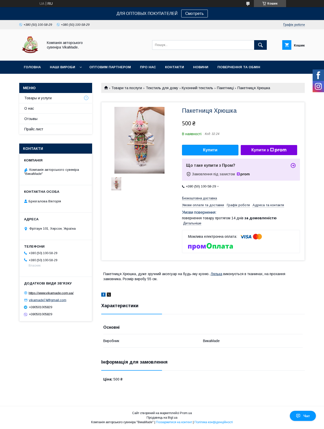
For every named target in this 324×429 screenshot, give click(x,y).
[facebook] (103, 295)
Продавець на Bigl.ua (162, 417)
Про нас (148, 67)
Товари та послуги (126, 88)
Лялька (216, 274)
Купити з (260, 150)
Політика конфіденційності (213, 422)
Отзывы (30, 119)
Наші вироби (62, 67)
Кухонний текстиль (197, 88)
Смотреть (194, 13)
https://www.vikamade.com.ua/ (51, 293)
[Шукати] (260, 45)
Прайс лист (33, 129)
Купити (210, 150)
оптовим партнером (110, 67)
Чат (306, 416)
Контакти (174, 67)
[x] (109, 295)
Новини (200, 67)
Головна (32, 67)
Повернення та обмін (238, 67)
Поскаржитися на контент (174, 422)
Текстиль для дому (162, 88)
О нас (29, 108)
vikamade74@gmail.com (47, 300)
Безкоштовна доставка (199, 198)
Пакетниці (225, 88)
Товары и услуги (38, 98)
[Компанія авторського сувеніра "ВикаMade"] (30, 54)
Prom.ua (186, 413)
